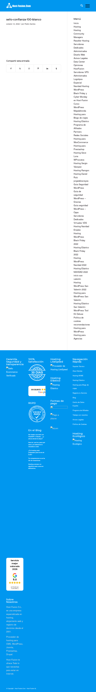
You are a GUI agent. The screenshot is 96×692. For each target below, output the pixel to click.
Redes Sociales (81, 135)
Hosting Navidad (81, 226)
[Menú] (86, 5)
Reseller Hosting (81, 40)
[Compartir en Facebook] (11, 68)
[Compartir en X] (20, 68)
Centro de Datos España (78, 404)
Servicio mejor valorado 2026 (15, 565)
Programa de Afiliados (81, 410)
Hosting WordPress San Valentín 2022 (81, 286)
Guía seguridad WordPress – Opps (81, 209)
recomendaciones (82, 324)
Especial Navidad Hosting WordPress (81, 86)
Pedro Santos (30, 24)
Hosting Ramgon (81, 170)
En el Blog (35, 430)
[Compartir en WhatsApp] (29, 68)
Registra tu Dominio (80, 393)
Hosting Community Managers (79, 33)
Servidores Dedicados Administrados (80, 47)
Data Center (79, 61)
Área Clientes (77, 371)
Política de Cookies (80, 424)
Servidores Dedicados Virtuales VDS (80, 219)
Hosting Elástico (81, 121)
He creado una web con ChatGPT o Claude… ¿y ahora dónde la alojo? (36, 437)
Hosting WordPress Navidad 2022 (80, 261)
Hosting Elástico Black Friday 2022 (81, 251)
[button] (41, 391)
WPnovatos (79, 159)
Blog (74, 397)
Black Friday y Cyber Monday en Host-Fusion (81, 97)
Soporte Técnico (78, 366)
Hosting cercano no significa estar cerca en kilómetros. (36, 466)
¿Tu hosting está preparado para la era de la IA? (36, 452)
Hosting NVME (78, 375)
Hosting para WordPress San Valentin (81, 296)
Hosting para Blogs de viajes (81, 386)
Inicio (76, 23)
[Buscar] (80, 5)
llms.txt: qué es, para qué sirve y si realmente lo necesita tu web (36, 444)
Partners (78, 131)
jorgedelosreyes (81, 180)
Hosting (77, 26)
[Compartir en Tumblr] (56, 68)
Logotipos (78, 79)
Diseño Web (79, 54)
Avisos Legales (81, 58)
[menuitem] (80, 5)
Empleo (77, 229)
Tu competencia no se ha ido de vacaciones (36, 459)
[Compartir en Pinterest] (38, 68)
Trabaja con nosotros (80, 415)
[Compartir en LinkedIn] (47, 68)
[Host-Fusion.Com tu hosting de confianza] (18, 5)
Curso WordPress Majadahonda (80, 107)
